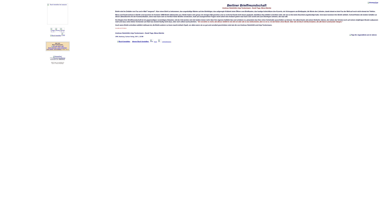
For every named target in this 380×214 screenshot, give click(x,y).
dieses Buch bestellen (140, 41)
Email (155, 41)
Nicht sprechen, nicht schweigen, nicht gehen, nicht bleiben (57, 48)
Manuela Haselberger (59, 58)
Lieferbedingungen (166, 41)
